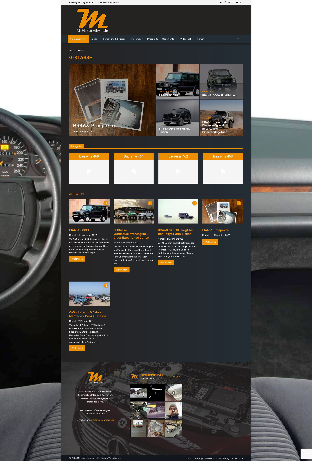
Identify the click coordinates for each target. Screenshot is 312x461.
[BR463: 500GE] (177, 81)
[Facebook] (225, 3)
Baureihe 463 (80, 120)
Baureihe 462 (178, 156)
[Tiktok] (241, 3)
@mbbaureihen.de (152, 374)
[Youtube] (237, 3)
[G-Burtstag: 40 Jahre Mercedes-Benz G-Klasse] (89, 294)
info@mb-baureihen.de (102, 420)
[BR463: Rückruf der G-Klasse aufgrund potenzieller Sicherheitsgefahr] (221, 118)
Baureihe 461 (134, 156)
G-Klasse (206, 118)
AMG (161, 125)
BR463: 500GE (79, 230)
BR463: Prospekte (215, 230)
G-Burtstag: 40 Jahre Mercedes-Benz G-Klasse (87, 314)
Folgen (176, 376)
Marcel (72, 235)
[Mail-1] (221, 3)
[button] (239, 39)
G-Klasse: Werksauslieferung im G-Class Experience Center (132, 233)
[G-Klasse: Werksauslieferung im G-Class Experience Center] (134, 211)
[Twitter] (233, 3)
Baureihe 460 (89, 156)
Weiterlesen (77, 259)
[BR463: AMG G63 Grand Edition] (177, 118)
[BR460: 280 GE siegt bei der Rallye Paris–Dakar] (178, 211)
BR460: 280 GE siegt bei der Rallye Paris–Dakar (175, 232)
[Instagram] (229, 3)
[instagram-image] (138, 392)
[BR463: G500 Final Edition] (221, 81)
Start (71, 50)
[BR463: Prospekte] (112, 100)
